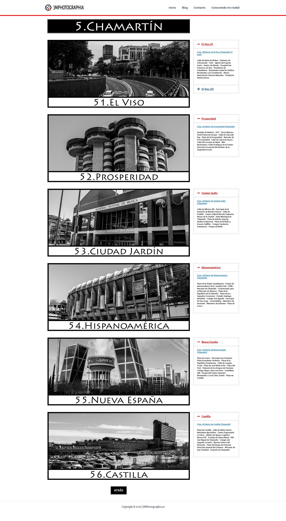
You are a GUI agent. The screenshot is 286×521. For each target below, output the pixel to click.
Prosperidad (209, 118)
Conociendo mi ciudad (225, 7)
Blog (185, 7)
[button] (216, 44)
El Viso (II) (208, 89)
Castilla (206, 416)
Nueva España (210, 342)
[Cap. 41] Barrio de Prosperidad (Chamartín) (216, 126)
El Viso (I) (207, 44)
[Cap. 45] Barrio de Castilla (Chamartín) (214, 424)
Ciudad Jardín (209, 193)
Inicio (172, 7)
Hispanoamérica (211, 267)
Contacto (200, 7)
